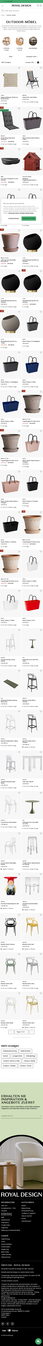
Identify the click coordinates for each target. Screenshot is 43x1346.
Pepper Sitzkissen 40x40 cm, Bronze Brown (9, 98)
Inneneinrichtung (27, 1210)
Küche (24, 1218)
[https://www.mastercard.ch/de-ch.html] (9, 1330)
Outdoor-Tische (20, 49)
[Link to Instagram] (12, 1323)
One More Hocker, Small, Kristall (8, 660)
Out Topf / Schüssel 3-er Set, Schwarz (9, 179)
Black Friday (5, 1252)
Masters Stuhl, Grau (28, 983)
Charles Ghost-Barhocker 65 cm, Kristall (31, 863)
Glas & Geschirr (27, 1216)
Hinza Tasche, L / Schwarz (8, 542)
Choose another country (9, 1281)
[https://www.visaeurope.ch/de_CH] (4, 1330)
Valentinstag (5, 1239)
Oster (3, 1241)
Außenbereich (26, 1221)
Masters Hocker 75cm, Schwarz (29, 741)
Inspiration (4, 1227)
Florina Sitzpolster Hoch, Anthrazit (8, 138)
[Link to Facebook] (7, 1323)
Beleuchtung (26, 1208)
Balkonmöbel (33, 48)
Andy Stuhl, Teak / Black (29, 97)
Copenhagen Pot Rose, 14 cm (9, 581)
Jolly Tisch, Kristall (27, 781)
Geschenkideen (6, 1244)
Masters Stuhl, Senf (28, 944)
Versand (4, 1210)
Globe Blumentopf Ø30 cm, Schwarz (30, 260)
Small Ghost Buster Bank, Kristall (30, 904)
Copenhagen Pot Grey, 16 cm (31, 421)
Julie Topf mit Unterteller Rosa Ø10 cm (8, 260)
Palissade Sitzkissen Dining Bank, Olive (9, 701)
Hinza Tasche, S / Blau (29, 382)
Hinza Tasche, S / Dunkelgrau (31, 341)
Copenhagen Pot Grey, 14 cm (9, 460)
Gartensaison (5, 1246)
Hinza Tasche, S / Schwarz (30, 501)
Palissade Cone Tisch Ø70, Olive (30, 660)
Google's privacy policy (27, 213)
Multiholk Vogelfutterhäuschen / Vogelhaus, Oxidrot (29, 179)
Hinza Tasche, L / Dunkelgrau (9, 382)
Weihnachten (5, 1257)
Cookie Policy (5, 1225)
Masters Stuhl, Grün (7, 983)
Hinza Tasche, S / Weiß (29, 581)
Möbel (24, 1205)
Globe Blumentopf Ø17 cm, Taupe (9, 342)
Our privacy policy (13, 213)
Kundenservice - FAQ (8, 1208)
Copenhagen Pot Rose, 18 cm (31, 542)
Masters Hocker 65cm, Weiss (9, 741)
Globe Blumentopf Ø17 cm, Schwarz (30, 301)
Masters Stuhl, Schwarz (8, 944)
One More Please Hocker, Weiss (8, 782)
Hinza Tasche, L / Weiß (7, 620)
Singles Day (5, 1249)
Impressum (5, 1222)
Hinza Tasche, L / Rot (28, 620)
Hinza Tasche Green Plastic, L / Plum (31, 138)
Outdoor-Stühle (6, 49)
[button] (38, 6)
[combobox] (32, 56)
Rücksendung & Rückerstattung (6, 1214)
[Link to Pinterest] (2, 1323)
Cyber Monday (6, 1254)
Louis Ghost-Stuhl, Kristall (8, 822)
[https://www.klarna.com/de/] (15, 1330)
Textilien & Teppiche (29, 1213)
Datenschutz (5, 1220)
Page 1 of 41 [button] (20, 1032)
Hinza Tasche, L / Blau (7, 421)
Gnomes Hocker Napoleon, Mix (10, 903)
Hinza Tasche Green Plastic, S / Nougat (31, 461)
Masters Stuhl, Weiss (7, 1023)
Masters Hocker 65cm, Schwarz (29, 701)
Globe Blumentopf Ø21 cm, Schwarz (9, 301)
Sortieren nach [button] (31, 57)
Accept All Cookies (29, 218)
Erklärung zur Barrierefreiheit (10, 1230)
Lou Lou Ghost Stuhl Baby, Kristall (8, 863)
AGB (2, 1217)
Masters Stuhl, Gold (28, 1023)
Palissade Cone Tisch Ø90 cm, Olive (30, 823)
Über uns (4, 1205)
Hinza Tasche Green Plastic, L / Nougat (9, 502)
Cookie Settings (13, 218)
